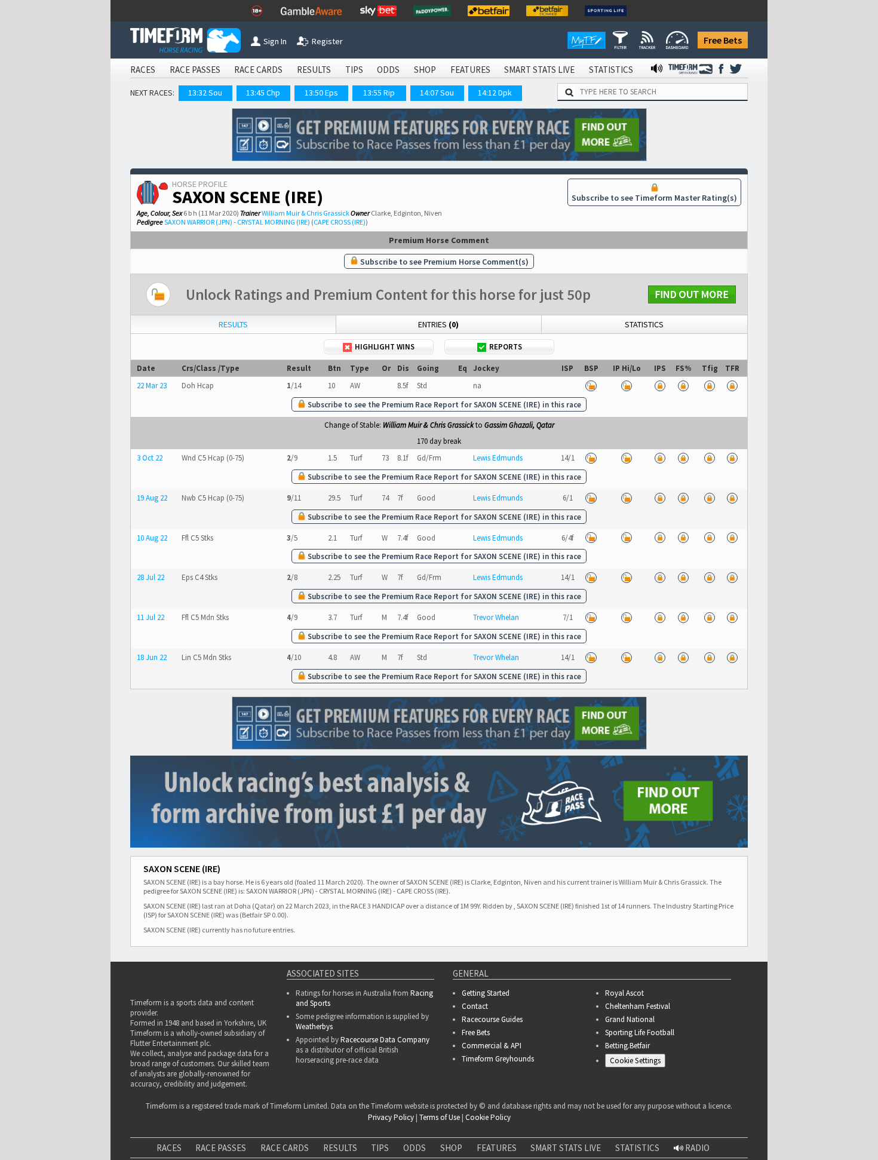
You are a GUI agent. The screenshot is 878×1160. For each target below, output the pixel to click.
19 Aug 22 (152, 498)
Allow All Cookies (644, 1130)
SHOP (425, 69)
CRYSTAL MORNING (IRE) (273, 221)
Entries (438, 324)
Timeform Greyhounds (498, 1059)
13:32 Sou (205, 92)
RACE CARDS (258, 69)
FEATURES (470, 69)
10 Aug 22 (152, 538)
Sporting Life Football (639, 1032)
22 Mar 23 (152, 385)
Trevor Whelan (496, 617)
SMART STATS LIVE (539, 69)
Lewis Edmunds (498, 458)
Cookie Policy (223, 1142)
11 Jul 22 (150, 617)
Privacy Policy (307, 1142)
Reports (505, 347)
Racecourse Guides (492, 1019)
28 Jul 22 (150, 577)
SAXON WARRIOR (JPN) (198, 221)
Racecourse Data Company (384, 1040)
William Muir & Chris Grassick (305, 212)
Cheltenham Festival (637, 1006)
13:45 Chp (263, 92)
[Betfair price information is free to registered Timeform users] (591, 385)
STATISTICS (611, 69)
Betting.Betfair (627, 1046)
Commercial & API (491, 1046)
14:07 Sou (437, 92)
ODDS (388, 69)
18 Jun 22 (152, 657)
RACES (142, 69)
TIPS (354, 69)
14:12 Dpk (495, 92)
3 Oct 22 (149, 458)
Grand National (630, 1019)
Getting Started (485, 993)
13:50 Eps (321, 92)
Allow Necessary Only (734, 1130)
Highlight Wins (385, 347)
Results (233, 324)
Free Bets (723, 40)
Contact (475, 1006)
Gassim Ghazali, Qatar (519, 425)
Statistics (644, 324)
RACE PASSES (195, 69)
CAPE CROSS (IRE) (340, 221)
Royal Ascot (624, 993)
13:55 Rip (379, 92)
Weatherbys (314, 1026)
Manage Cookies (638, 1063)
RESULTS (314, 69)
